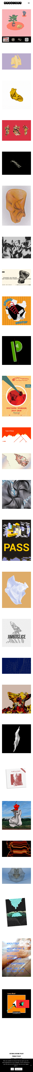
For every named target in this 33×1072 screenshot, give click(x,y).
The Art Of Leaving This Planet (12, 863)
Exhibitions (4, 988)
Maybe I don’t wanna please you (12, 759)
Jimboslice (5, 654)
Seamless (5, 891)
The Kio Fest (6, 568)
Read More (18, 1069)
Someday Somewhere (8, 182)
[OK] (31, 1065)
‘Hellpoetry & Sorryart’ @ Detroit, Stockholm (14, 983)
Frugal (4, 681)
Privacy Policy (16, 1056)
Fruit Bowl (5, 721)
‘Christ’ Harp (6, 148)
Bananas (5, 116)
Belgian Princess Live (9, 292)
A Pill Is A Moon (7, 799)
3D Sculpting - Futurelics (7, 78)
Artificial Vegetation (9, 516)
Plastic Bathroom (8, 77)
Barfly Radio (6, 449)
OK (12, 1069)
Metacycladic (6, 233)
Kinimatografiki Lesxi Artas (11, 423)
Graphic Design (5, 295)
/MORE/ (4, 937)
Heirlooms (5, 50)
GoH (3, 837)
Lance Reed (5, 1025)
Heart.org (5, 615)
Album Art (4, 335)
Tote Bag (5, 476)
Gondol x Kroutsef (8, 332)
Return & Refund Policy (17, 1053)
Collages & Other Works (7, 51)
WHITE (4, 266)
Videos (3, 268)
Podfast (4, 372)
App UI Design (5, 374)
